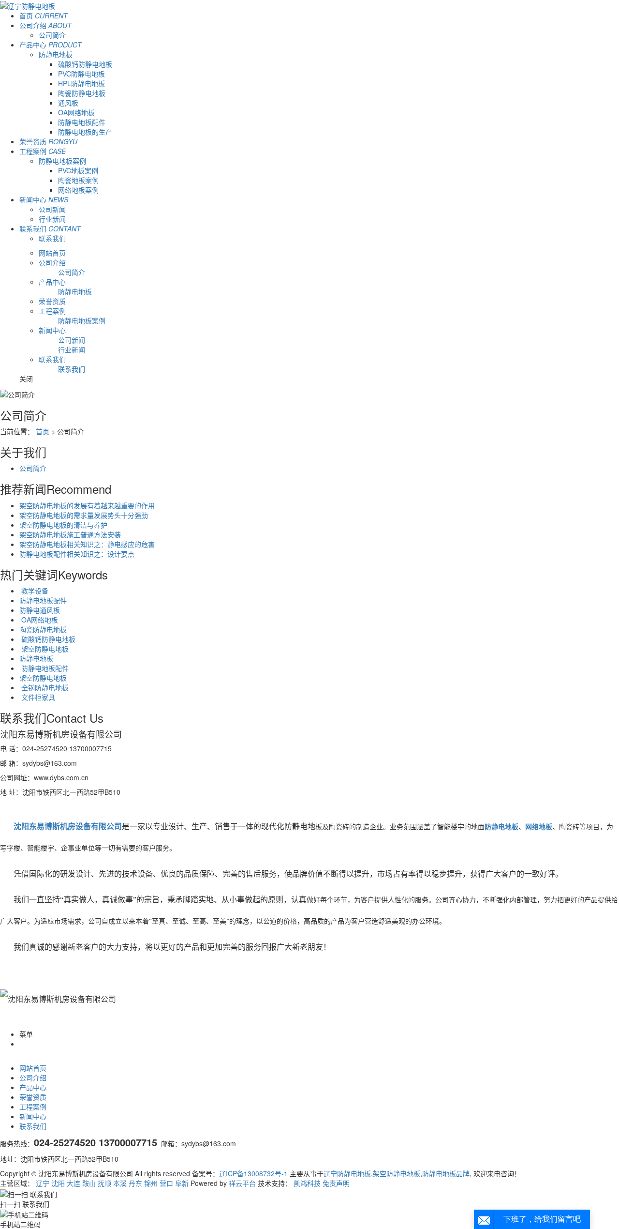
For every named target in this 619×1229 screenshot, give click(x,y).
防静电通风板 (39, 610)
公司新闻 (52, 209)
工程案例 (42, 151)
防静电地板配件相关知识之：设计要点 (76, 554)
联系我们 (50, 228)
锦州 (151, 1183)
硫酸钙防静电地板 (85, 64)
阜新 (182, 1183)
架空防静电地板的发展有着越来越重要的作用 (87, 505)
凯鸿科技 (307, 1183)
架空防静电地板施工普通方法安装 (70, 534)
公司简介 (52, 35)
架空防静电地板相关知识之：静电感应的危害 (87, 544)
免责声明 (336, 1183)
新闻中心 (43, 199)
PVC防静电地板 (81, 73)
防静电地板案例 (62, 161)
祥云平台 (242, 1183)
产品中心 (50, 44)
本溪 (120, 1183)
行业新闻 (52, 219)
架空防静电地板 (44, 648)
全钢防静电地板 (44, 687)
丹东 (135, 1183)
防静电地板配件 (81, 122)
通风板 (68, 102)
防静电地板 (56, 54)
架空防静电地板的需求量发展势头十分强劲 (83, 515)
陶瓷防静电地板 (81, 93)
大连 (73, 1183)
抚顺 (104, 1183)
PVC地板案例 (78, 170)
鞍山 (89, 1183)
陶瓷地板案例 (78, 180)
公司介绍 (45, 25)
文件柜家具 (37, 697)
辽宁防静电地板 (347, 1173)
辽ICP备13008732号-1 (253, 1173)
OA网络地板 (76, 112)
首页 (43, 15)
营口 (166, 1183)
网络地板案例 (78, 190)
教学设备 (33, 590)
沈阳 (58, 1183)
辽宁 (42, 1183)
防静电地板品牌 (446, 1173)
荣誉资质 (48, 141)
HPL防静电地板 (81, 83)
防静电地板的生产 (85, 132)
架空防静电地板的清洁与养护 (63, 525)
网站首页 (52, 253)
